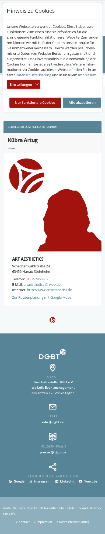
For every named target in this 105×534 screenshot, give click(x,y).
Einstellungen (21, 84)
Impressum (87, 75)
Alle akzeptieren (82, 102)
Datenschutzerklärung (33, 75)
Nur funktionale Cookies (35, 102)
